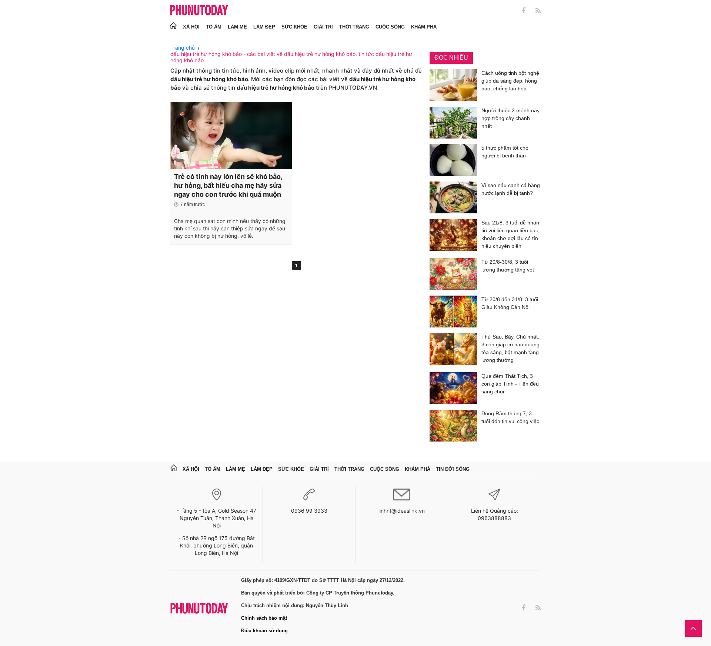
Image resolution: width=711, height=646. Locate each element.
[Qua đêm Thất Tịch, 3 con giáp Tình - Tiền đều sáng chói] (453, 388)
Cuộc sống (390, 27)
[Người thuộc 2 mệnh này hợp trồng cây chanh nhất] (453, 123)
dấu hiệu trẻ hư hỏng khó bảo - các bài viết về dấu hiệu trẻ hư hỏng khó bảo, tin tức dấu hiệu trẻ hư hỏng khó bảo (291, 57)
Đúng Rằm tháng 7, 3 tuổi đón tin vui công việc (510, 417)
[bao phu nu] (199, 10)
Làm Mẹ (237, 27)
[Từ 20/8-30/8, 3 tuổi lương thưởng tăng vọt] (453, 274)
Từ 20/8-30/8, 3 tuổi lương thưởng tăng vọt (507, 266)
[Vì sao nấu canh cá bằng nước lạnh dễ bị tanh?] (453, 197)
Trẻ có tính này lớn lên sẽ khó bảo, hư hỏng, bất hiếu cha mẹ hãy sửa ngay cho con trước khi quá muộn (228, 185)
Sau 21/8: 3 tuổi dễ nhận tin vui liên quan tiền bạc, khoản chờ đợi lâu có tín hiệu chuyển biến (510, 234)
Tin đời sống (453, 469)
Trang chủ (182, 47)
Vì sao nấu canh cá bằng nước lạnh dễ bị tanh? (510, 189)
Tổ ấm (213, 27)
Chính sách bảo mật (264, 618)
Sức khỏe (294, 27)
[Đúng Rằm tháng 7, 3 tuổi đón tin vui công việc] (453, 426)
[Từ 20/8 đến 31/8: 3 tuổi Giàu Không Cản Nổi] (453, 311)
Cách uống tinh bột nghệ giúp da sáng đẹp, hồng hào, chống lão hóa (510, 80)
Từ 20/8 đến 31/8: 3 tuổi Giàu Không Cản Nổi (509, 303)
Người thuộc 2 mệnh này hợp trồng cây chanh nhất (510, 118)
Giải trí (323, 27)
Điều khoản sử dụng (264, 630)
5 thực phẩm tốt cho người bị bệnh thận (504, 152)
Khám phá (424, 27)
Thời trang (354, 27)
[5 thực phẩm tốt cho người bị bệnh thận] (453, 160)
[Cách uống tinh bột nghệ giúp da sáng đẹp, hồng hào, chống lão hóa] (453, 85)
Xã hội (191, 27)
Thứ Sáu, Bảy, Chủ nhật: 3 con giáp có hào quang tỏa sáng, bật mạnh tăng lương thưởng (510, 348)
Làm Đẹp (264, 27)
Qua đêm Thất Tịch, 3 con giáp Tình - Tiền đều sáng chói (510, 383)
